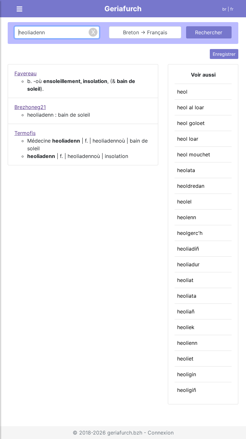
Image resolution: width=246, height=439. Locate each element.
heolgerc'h (189, 233)
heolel (184, 201)
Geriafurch (123, 8)
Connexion (161, 432)
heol (182, 91)
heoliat (185, 280)
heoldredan (190, 186)
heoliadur (188, 264)
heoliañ (185, 311)
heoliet (185, 358)
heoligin (186, 374)
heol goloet (191, 123)
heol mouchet (193, 154)
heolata (186, 170)
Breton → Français (145, 32)
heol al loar (190, 107)
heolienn (187, 343)
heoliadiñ (188, 248)
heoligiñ (186, 390)
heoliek (185, 327)
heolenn (186, 217)
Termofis (25, 133)
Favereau (25, 73)
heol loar (187, 139)
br (224, 9)
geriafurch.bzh (124, 432)
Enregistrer (224, 54)
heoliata (186, 296)
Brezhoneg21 (30, 107)
